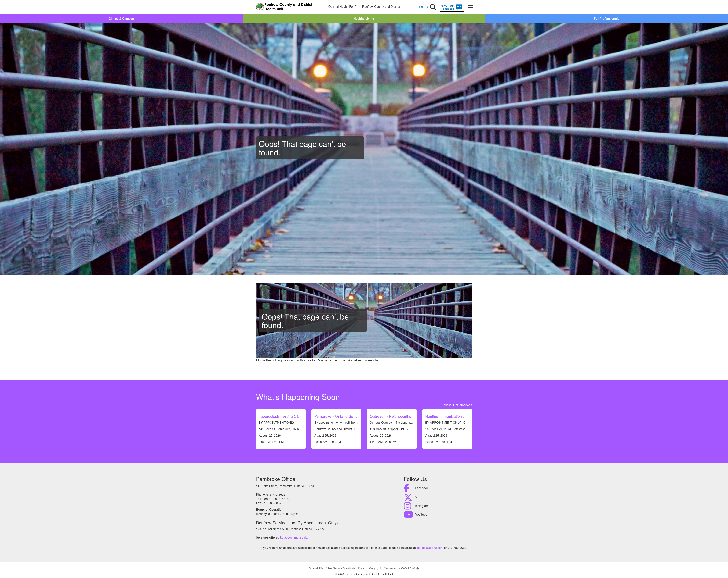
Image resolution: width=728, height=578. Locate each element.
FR (426, 7)
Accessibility (316, 568)
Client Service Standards (340, 568)
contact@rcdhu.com (430, 547)
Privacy (362, 568)
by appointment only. (294, 537)
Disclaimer (390, 568)
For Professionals (606, 18)
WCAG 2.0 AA (407, 568)
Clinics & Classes (121, 18)
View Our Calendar (457, 405)
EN (421, 7)
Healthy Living (364, 18)
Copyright (375, 568)
